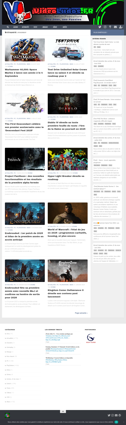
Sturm (10, 66)
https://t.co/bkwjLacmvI (62, 336)
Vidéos (65, 27)
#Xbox (65, 360)
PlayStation (21, 64)
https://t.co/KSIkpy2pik (53, 340)
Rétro (8, 370)
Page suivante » (81, 313)
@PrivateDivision (51, 338)
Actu (95, 66)
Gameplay (10, 347)
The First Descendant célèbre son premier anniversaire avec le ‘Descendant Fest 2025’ (24, 127)
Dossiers (9, 343)
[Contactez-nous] (115, 27)
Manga (9, 352)
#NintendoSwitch (70, 349)
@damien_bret (50, 336)
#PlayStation (59, 360)
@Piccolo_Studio (62, 338)
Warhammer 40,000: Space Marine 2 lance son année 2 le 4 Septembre (24, 72)
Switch (95, 146)
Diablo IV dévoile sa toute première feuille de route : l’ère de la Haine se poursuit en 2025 (66, 125)
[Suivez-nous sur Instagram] (105, 27)
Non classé (97, 165)
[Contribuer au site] (119, 415)
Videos (9, 393)
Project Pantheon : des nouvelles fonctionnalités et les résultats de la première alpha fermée (24, 179)
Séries (55, 27)
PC (15, 64)
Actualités (25, 27)
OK (116, 422)
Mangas (45, 27)
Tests (35, 27)
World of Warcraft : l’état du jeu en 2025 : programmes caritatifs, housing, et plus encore (67, 232)
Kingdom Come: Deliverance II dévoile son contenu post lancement (66, 293)
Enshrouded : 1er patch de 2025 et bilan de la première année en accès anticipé (24, 236)
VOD (8, 397)
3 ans (47, 342)
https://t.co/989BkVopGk (53, 362)
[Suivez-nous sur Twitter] (99, 27)
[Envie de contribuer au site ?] (120, 27)
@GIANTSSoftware (52, 351)
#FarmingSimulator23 (57, 349)
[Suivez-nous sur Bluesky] (110, 27)
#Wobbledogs (50, 360)
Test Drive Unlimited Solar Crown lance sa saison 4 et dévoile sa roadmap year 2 (67, 72)
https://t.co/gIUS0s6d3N (66, 351)
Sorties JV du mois (113, 143)
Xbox (28, 64)
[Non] (124, 422)
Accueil (15, 27)
